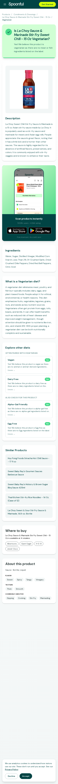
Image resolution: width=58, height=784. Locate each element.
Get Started (47, 4)
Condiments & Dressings (25, 14)
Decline (11, 776)
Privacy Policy (11, 769)
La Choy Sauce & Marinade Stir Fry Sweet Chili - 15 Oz (26, 17)
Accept (25, 776)
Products (6, 14)
